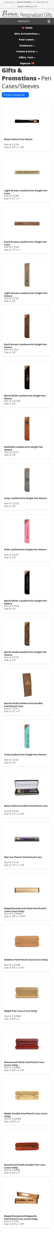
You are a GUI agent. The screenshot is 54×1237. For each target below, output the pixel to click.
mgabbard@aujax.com (27, 6)
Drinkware (25, 45)
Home (28, 27)
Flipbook (26, 63)
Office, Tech (26, 57)
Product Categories (15, 94)
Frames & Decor (25, 51)
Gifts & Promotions (26, 33)
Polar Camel (26, 39)
